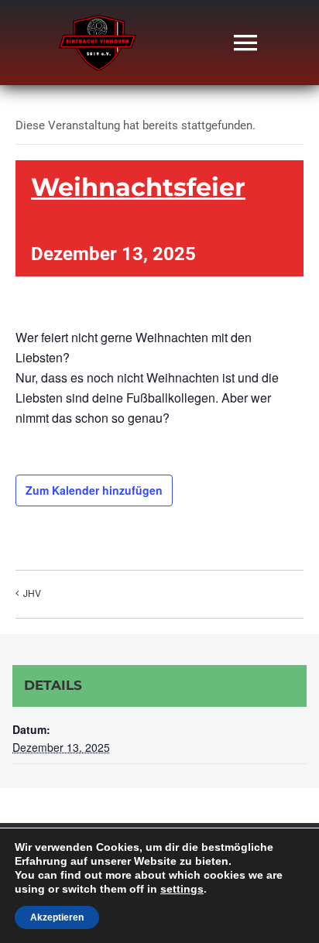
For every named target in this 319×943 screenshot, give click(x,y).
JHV (32, 592)
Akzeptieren (57, 917)
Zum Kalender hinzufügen (94, 490)
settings (182, 889)
